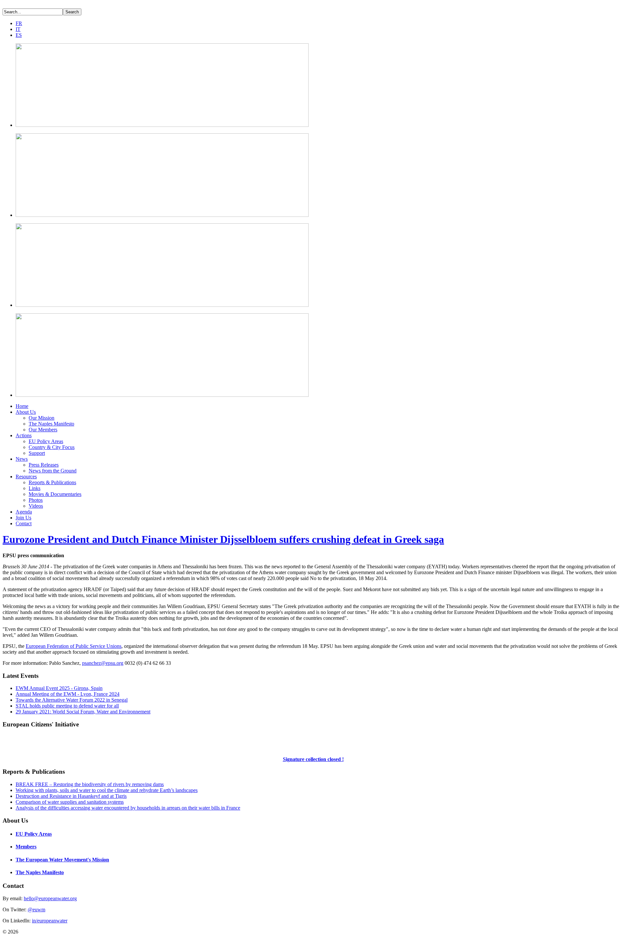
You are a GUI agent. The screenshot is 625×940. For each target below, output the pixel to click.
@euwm (36, 909)
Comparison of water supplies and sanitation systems (70, 802)
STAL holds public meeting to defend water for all (67, 706)
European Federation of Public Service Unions (73, 646)
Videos (36, 506)
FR (19, 23)
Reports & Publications (52, 482)
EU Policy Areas (46, 441)
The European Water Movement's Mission (62, 859)
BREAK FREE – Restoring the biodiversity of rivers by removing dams (90, 784)
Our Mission (41, 418)
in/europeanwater (49, 920)
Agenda (24, 512)
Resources (26, 476)
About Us (26, 412)
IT (18, 29)
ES (19, 35)
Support (37, 453)
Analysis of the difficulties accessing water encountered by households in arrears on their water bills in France (128, 808)
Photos (36, 500)
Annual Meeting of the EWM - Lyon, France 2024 (67, 694)
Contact (24, 523)
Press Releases (44, 465)
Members (26, 846)
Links (34, 488)
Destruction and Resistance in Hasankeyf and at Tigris (71, 796)
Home (22, 406)
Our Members (43, 429)
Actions (24, 435)
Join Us (23, 517)
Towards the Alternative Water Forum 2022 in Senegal (72, 700)
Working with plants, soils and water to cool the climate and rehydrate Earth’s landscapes (107, 790)
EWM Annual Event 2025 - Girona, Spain (59, 688)
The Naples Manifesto (51, 423)
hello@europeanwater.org (50, 898)
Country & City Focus (52, 447)
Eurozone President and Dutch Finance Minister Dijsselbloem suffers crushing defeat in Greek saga (223, 539)
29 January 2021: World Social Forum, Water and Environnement (83, 711)
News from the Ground (52, 470)
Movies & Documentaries (55, 494)
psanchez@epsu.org (102, 663)
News (22, 459)
